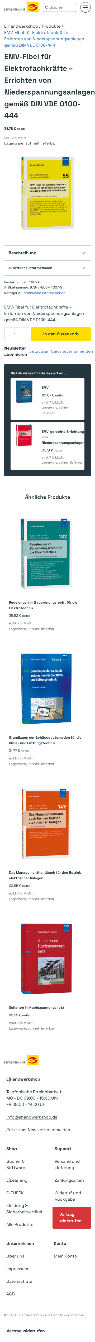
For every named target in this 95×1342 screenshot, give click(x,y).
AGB (10, 1294)
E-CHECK (15, 1193)
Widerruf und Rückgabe (68, 1196)
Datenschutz (19, 1281)
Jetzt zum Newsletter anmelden (61, 351)
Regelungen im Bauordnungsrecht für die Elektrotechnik (43, 605)
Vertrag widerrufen (70, 1218)
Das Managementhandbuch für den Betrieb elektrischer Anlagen (45, 875)
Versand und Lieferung (67, 1164)
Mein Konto (65, 1256)
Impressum (17, 1268)
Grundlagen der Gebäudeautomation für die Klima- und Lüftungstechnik (45, 740)
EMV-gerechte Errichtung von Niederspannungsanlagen (63, 437)
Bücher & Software (15, 1164)
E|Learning (16, 1180)
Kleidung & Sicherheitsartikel (24, 1209)
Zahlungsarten (69, 1180)
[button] (85, 7)
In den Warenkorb (61, 334)
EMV (45, 387)
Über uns (15, 1256)
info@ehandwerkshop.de (31, 1117)
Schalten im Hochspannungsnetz (36, 1007)
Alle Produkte (19, 1224)
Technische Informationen (43, 293)
